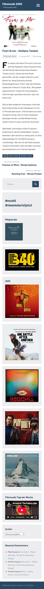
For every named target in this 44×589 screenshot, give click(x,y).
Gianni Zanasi (13, 156)
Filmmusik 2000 (12, 4)
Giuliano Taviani (26, 156)
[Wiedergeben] (8, 517)
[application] (22, 510)
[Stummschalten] (32, 517)
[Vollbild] (36, 517)
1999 (4, 156)
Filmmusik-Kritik (9, 56)
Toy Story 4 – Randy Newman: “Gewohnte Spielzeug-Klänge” (22, 555)
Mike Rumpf (37, 56)
